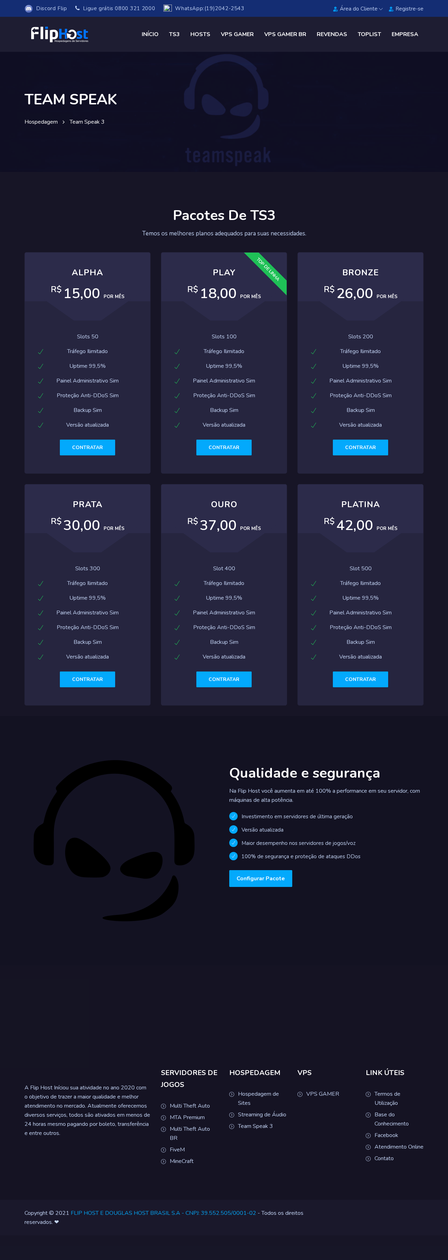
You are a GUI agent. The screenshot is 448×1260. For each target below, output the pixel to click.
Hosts (200, 34)
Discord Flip (50, 8)
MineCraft (182, 1161)
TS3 (174, 34)
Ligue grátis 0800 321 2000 (118, 8)
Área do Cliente (359, 8)
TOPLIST (369, 34)
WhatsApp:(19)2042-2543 (208, 8)
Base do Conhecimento (391, 1119)
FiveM (177, 1150)
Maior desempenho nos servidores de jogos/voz (298, 843)
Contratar (87, 447)
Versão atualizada (262, 829)
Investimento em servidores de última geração (297, 816)
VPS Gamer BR (285, 34)
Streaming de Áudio (262, 1114)
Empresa (405, 34)
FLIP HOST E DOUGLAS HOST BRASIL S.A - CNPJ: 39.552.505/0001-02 (163, 1213)
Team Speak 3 (255, 1126)
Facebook (386, 1135)
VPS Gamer (237, 34)
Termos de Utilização (387, 1098)
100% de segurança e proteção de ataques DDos (300, 856)
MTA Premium (187, 1117)
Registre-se (410, 8)
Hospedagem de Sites (258, 1098)
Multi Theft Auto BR (190, 1133)
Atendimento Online (399, 1147)
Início (150, 34)
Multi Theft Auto (190, 1106)
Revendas (332, 34)
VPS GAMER (322, 1094)
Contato (384, 1158)
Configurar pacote (261, 878)
